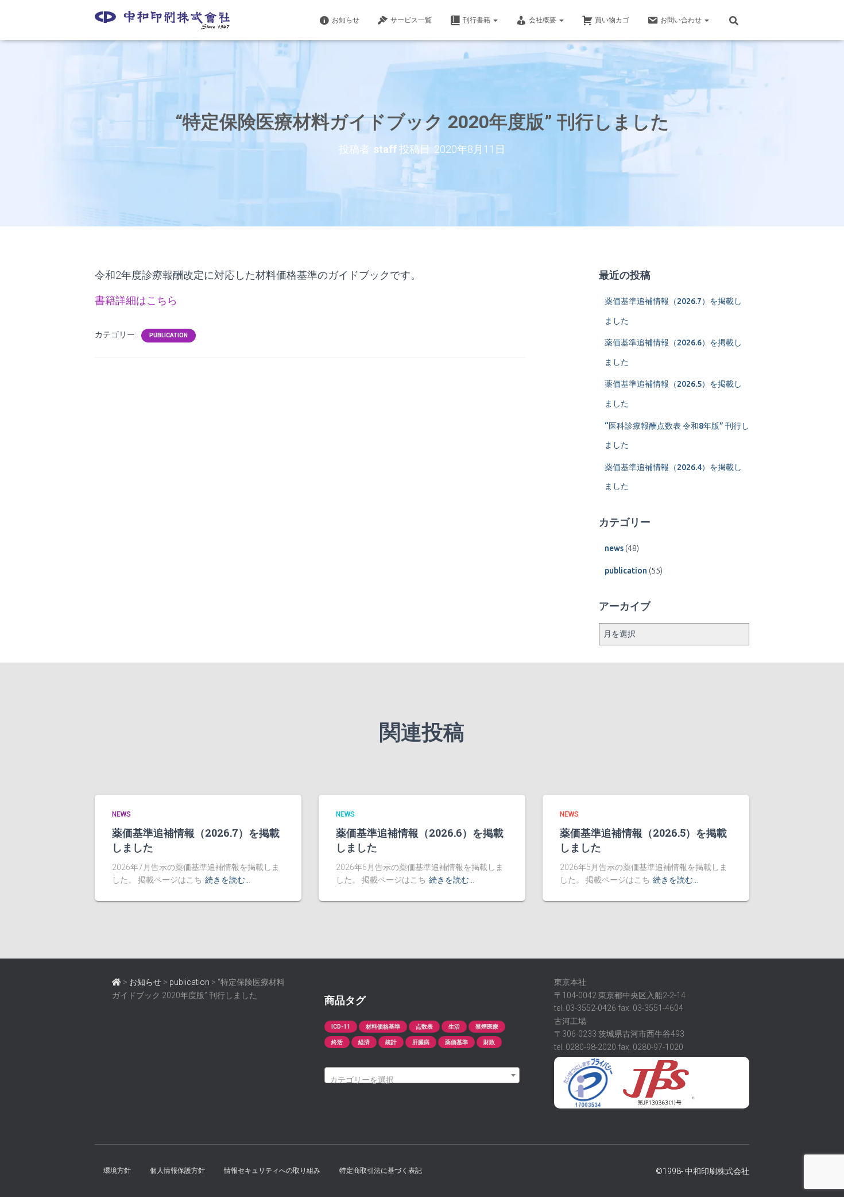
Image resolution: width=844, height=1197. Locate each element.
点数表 (424, 1026)
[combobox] (422, 1075)
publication (168, 335)
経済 (364, 1042)
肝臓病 (420, 1042)
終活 (337, 1042)
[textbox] (422, 1080)
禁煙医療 (486, 1026)
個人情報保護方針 (177, 1170)
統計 (391, 1042)
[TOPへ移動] (116, 982)
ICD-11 (340, 1026)
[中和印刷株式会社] (162, 20)
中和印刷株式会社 (717, 1171)
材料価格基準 (383, 1026)
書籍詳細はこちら (136, 300)
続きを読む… (227, 879)
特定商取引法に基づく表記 (380, 1170)
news (614, 548)
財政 (489, 1042)
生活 (454, 1026)
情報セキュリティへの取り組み (272, 1170)
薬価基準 (456, 1042)
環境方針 (117, 1170)
